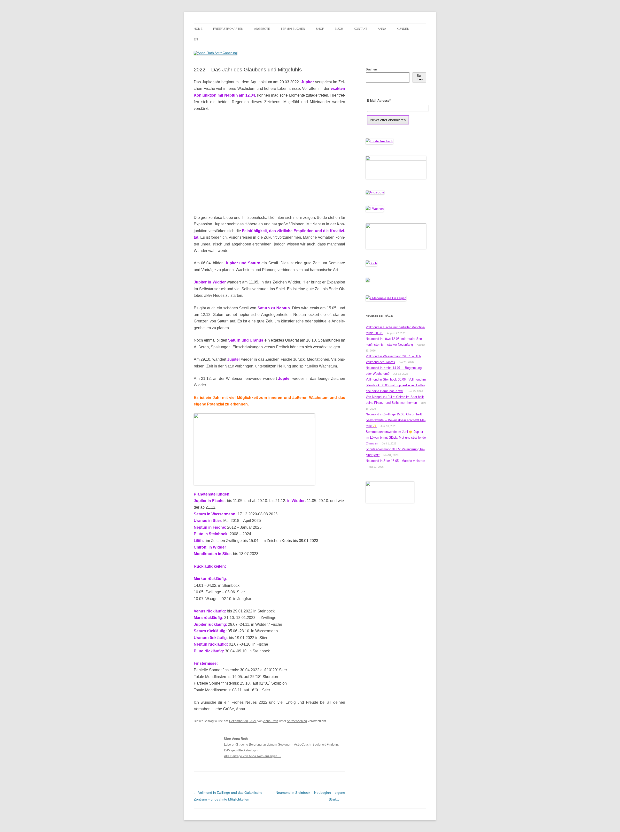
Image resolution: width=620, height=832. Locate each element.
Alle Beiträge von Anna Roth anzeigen (252, 756)
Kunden (403, 29)
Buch (339, 29)
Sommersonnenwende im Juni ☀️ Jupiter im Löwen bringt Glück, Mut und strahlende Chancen (396, 437)
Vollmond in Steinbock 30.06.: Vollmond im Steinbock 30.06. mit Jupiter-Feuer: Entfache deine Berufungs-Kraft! (396, 385)
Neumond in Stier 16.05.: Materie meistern (395, 461)
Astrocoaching (297, 721)
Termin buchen (293, 29)
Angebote (262, 29)
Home (198, 29)
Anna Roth (270, 721)
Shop (320, 29)
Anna (382, 29)
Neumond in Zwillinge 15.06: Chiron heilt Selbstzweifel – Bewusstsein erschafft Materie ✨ (396, 420)
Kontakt (360, 29)
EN (196, 39)
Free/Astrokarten (228, 29)
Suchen (371, 69)
